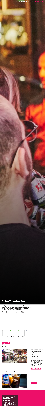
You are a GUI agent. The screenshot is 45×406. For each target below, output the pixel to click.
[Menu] (42, 1)
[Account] (35, 1)
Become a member (36, 368)
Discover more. (6, 405)
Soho (17, 1)
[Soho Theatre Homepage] (6, 1)
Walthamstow (22, 1)
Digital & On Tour (29, 1)
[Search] (40, 1)
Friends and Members (36, 360)
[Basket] (38, 1)
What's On (34, 383)
